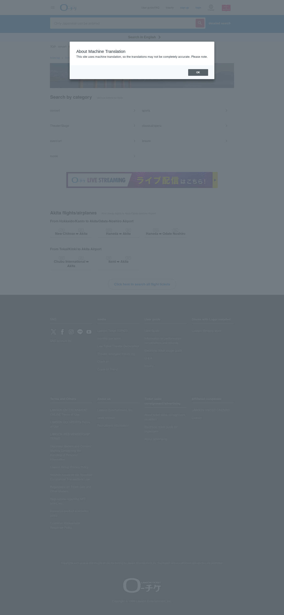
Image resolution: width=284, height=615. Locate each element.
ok (198, 72)
